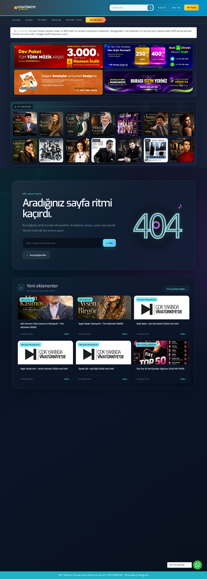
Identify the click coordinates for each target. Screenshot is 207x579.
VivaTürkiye (25, 7)
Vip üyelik (29, 19)
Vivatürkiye (23, 31)
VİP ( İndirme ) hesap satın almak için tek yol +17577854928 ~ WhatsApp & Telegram (103, 575)
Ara (109, 242)
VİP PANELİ (42, 19)
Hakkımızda (56, 19)
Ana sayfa (16, 19)
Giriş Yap (176, 7)
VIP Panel (191, 7)
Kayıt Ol (162, 7)
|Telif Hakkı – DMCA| (74, 19)
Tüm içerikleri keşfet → (177, 289)
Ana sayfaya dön (36, 255)
